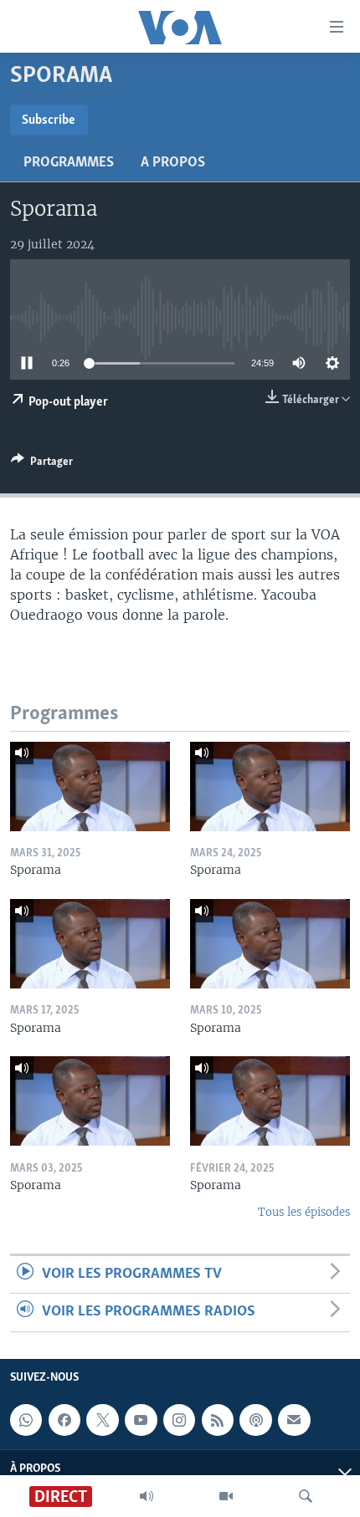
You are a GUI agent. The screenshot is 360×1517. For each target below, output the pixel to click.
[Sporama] (90, 786)
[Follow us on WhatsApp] (26, 1420)
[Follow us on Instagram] (179, 1420)
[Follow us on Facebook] (64, 1420)
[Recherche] (305, 1496)
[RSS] (218, 1420)
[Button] (42, 464)
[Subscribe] (294, 1420)
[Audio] (146, 1496)
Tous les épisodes (304, 1212)
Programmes (68, 163)
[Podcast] (255, 1420)
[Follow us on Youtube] (141, 1420)
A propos (173, 163)
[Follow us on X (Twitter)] (102, 1420)
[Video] (226, 1496)
